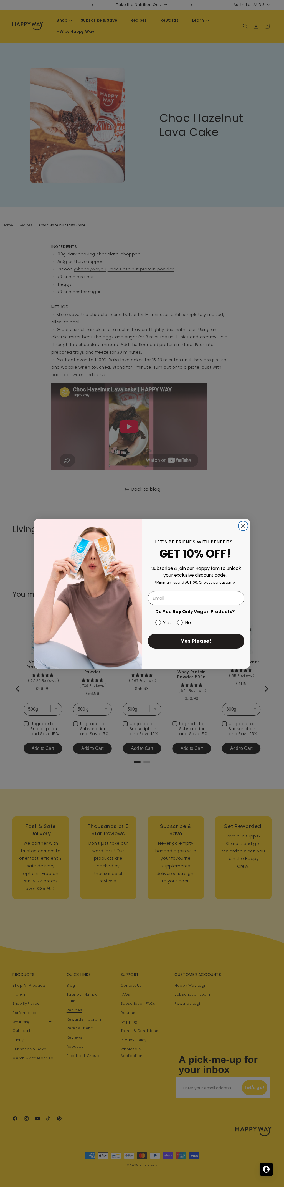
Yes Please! (196, 640)
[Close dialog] (243, 526)
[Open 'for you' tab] (266, 1169)
